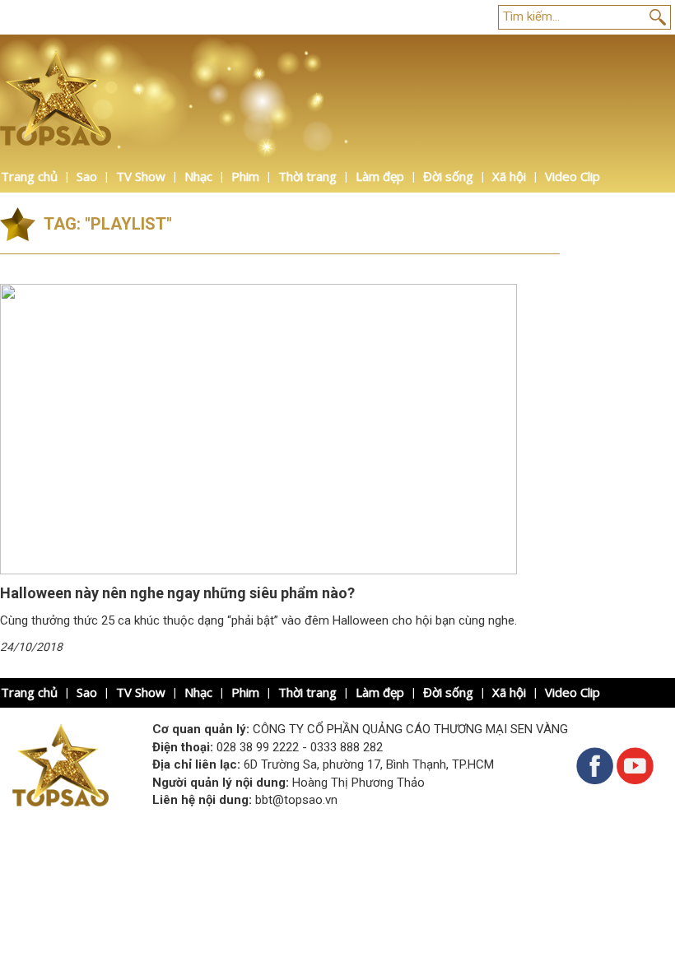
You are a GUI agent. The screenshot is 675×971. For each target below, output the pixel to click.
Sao (87, 176)
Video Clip (572, 176)
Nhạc (198, 176)
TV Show (140, 176)
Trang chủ (29, 176)
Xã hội (509, 176)
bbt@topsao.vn (296, 799)
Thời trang (307, 176)
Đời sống (448, 176)
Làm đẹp (380, 176)
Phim (245, 176)
